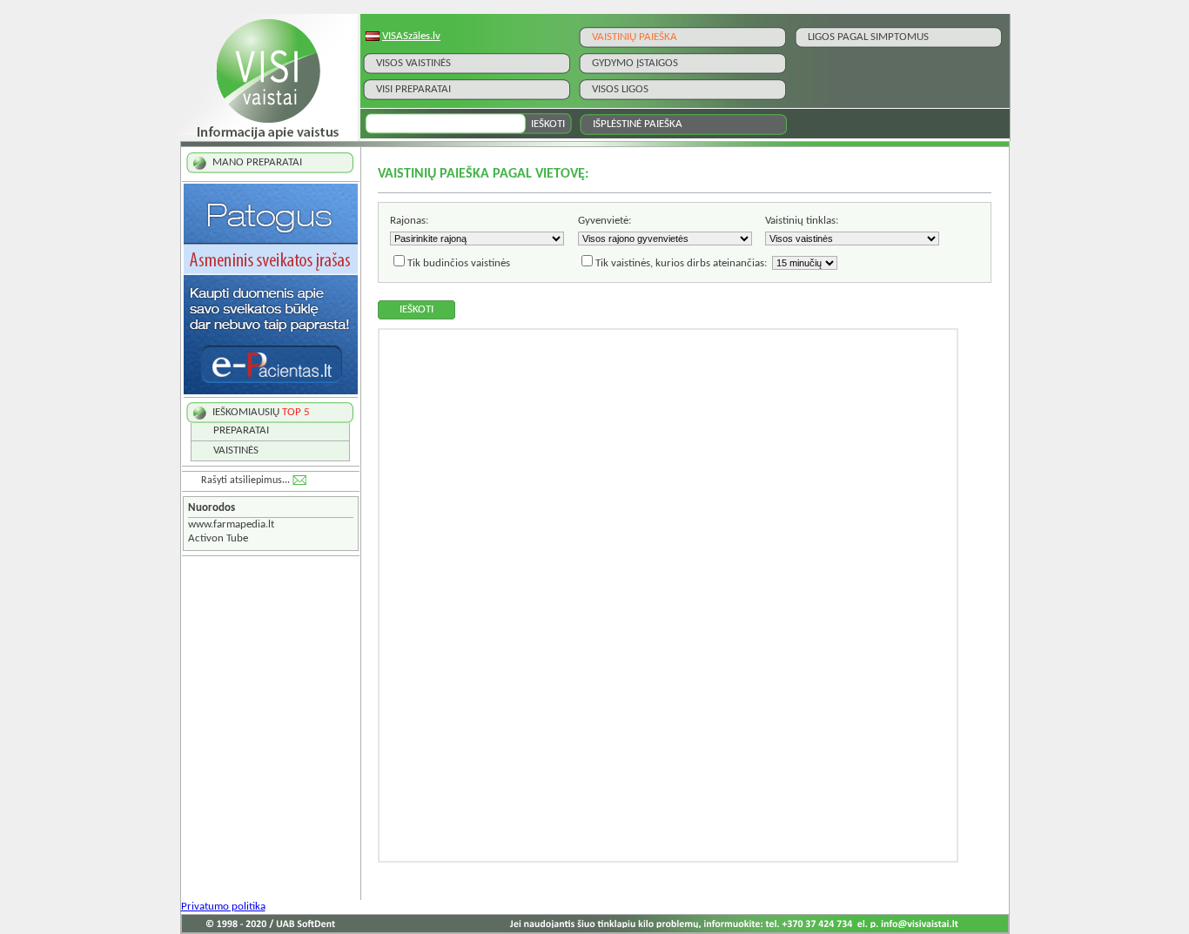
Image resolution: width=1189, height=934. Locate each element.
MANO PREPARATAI (257, 162)
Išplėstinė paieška (637, 124)
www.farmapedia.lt (231, 524)
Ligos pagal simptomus (868, 37)
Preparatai (241, 430)
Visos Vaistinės (413, 63)
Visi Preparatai (413, 89)
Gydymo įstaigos (635, 63)
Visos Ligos (620, 89)
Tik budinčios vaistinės (458, 263)
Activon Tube (218, 538)
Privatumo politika (223, 906)
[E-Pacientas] (271, 391)
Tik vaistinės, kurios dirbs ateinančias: (681, 263)
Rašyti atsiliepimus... (245, 480)
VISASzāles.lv (411, 36)
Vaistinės (236, 450)
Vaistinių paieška (634, 37)
